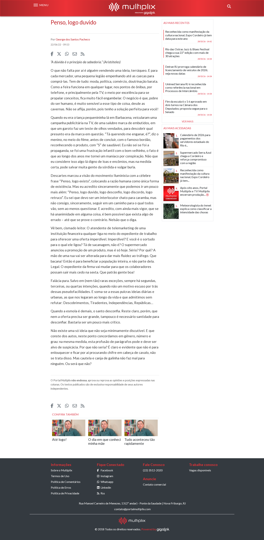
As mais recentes (176, 22)
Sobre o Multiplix (61, 470)
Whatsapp (107, 481)
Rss (103, 493)
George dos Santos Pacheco (73, 39)
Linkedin (106, 487)
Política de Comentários (65, 481)
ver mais (187, 121)
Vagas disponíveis (200, 470)
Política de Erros (61, 487)
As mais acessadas (177, 128)
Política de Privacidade (65, 493)
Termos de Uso (60, 476)
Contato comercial (154, 484)
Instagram (107, 476)
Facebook (107, 470)
